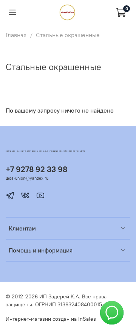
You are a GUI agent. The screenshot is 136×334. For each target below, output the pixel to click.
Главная (16, 35)
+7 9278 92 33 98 (36, 169)
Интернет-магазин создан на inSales (51, 318)
